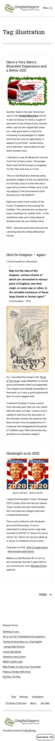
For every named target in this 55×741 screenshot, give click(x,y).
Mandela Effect (39, 565)
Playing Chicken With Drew (17, 671)
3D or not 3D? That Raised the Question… (24, 636)
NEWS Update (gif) (13, 661)
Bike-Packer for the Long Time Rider (22, 666)
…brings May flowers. (14, 646)
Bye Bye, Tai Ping (11, 676)
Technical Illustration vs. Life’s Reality (22, 641)
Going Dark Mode (12, 651)
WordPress (30, 730)
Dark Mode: (43, 737)
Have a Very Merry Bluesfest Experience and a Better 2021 (26, 66)
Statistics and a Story (14, 656)
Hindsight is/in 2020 (22, 453)
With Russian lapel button (20, 551)
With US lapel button (37, 547)
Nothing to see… (11, 631)
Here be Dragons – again (26, 254)
